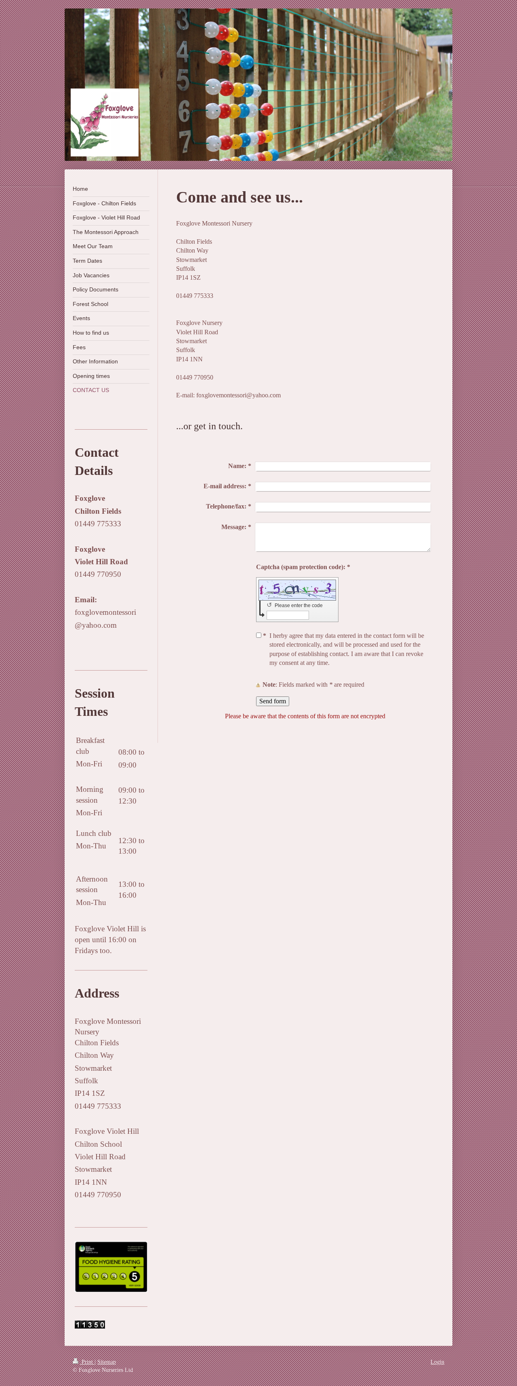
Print (87, 1362)
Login (437, 1362)
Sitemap (106, 1362)
